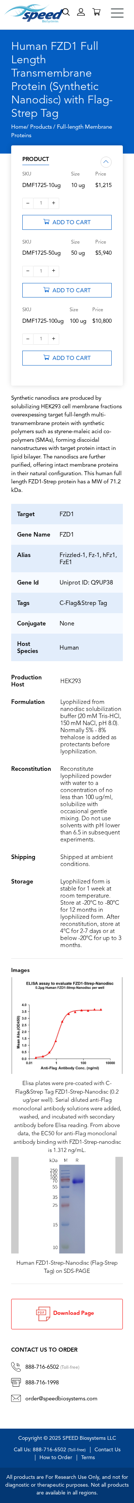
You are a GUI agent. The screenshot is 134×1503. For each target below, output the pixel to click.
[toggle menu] (117, 13)
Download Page (72, 1313)
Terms (88, 1457)
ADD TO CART (70, 223)
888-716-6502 (52, 1367)
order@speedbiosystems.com (61, 1399)
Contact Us (108, 1449)
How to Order (55, 1457)
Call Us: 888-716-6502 (50, 1449)
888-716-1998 (42, 1383)
